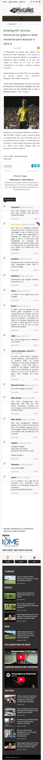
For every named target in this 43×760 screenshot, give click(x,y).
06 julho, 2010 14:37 (25, 259)
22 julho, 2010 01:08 (23, 477)
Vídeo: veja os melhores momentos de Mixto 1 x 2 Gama (26, 595)
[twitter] (36, 1)
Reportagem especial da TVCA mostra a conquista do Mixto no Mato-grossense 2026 (27, 616)
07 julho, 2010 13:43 (24, 443)
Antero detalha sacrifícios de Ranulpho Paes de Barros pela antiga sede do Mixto (27, 710)
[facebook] (31, 1)
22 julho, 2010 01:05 (26, 465)
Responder (15, 219)
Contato (22, 2)
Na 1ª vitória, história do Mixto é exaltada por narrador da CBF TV (28, 605)
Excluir (36, 219)
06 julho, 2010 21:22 (31, 385)
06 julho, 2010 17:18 (22, 336)
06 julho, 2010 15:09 (26, 276)
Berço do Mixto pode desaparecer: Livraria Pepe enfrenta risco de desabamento (26, 733)
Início (5, 2)
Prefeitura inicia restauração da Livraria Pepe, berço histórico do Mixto (27, 721)
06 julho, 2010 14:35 (28, 225)
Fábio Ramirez (16, 225)
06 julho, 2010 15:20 (22, 291)
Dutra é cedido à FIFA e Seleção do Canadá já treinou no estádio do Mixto (27, 578)
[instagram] (34, 1)
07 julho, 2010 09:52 (28, 398)
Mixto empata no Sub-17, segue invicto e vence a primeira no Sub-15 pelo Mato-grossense (26, 634)
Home (5, 24)
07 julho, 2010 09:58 (28, 420)
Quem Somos (12, 2)
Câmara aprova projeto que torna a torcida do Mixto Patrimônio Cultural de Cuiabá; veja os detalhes (27, 699)
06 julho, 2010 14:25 (26, 207)
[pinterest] (39, 1)
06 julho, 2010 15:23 (23, 306)
